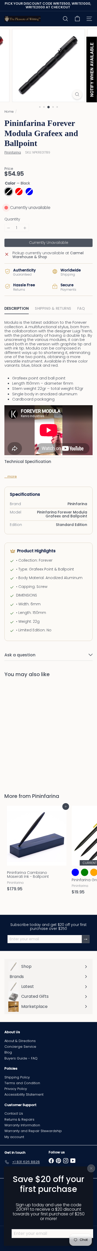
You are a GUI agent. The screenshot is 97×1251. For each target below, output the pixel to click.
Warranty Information (22, 1125)
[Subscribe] (85, 939)
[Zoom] (77, 94)
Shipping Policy (17, 1077)
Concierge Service (20, 1046)
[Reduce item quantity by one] (8, 228)
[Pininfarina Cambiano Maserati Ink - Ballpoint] (36, 850)
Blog (8, 1052)
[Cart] (77, 18)
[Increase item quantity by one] (25, 228)
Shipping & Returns (53, 308)
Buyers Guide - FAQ (21, 1058)
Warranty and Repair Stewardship (33, 1130)
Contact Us (13, 1113)
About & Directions (20, 1040)
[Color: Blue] (29, 750)
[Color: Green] (84, 872)
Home (9, 111)
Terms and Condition (22, 1083)
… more (10, 476)
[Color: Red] (20, 750)
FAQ (81, 308)
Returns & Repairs (19, 1119)
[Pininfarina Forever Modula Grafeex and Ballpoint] (36, 732)
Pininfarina (45, 796)
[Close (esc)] (91, 1168)
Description (16, 308)
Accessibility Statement (23, 1094)
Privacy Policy (15, 1088)
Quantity (12, 219)
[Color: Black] (10, 750)
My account (14, 1136)
